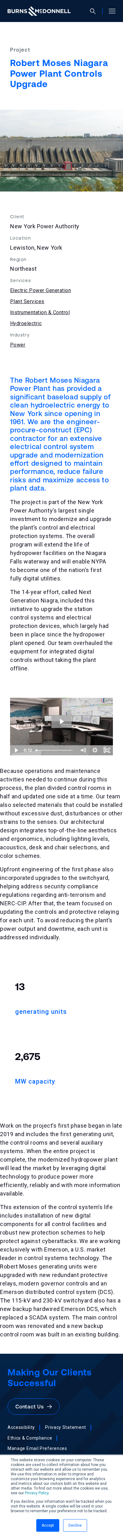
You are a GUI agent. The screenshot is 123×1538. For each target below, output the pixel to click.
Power (17, 345)
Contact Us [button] (31, 1406)
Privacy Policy (37, 1493)
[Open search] (95, 11)
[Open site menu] (109, 11)
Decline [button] (75, 1525)
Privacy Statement (65, 1427)
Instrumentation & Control (40, 312)
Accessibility (21, 1427)
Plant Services (27, 301)
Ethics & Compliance (30, 1438)
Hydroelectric (26, 323)
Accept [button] (48, 1525)
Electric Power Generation (40, 290)
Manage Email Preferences (37, 1448)
